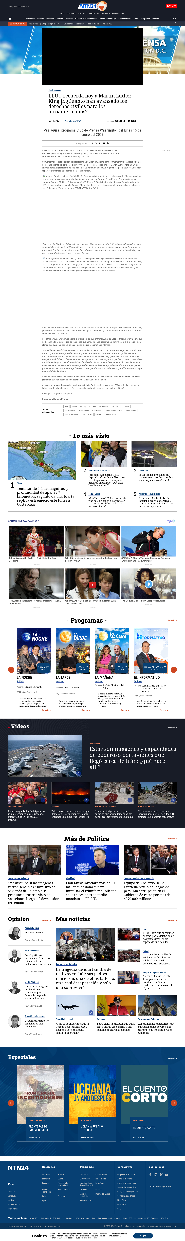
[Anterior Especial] (11, 1103)
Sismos (20, 483)
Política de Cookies (89, 1238)
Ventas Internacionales (126, 1196)
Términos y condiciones (52, 1226)
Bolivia (98, 414)
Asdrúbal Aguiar (32, 928)
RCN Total (164, 1218)
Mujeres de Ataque (103, 1194)
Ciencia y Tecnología (107, 19)
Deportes (69, 19)
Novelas (117, 1218)
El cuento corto (144, 1128)
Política (40, 19)
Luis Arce (114, 407)
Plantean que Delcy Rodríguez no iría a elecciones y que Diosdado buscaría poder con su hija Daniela (26, 815)
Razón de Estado (86, 1200)
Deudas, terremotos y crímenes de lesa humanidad (37, 1023)
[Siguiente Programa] (174, 670)
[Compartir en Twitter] (97, 143)
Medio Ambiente (32, 982)
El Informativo (147, 677)
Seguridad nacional (64, 1019)
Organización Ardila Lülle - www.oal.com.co (162, 1226)
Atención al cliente (124, 1179)
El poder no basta (34, 932)
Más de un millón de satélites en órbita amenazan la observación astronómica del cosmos (151, 703)
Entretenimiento (125, 19)
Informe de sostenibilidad (127, 1187)
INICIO (62, 13)
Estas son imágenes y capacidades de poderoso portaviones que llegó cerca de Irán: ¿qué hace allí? (133, 758)
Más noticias (73, 919)
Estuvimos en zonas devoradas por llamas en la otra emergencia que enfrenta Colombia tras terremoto (70, 814)
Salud (136, 19)
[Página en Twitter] (161, 1175)
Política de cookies (36, 1226)
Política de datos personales (17, 1226)
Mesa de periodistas (84, 1195)
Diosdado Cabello (16, 806)
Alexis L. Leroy (35, 1005)
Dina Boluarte (97, 411)
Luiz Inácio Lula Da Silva (98, 407)
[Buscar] (175, 18)
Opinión (155, 19)
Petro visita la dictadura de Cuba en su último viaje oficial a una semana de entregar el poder (116, 1026)
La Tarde (63, 677)
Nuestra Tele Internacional (86, 19)
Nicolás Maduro (93, 24)
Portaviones (95, 743)
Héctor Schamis (36, 1034)
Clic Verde (84, 1174)
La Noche (24, 677)
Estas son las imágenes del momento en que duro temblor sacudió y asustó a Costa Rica (156, 477)
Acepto (143, 1236)
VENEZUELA (82, 13)
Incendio (55, 806)
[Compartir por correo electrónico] (104, 143)
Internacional (13, 1209)
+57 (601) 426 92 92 (164, 1187)
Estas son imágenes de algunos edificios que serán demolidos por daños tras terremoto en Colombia (114, 814)
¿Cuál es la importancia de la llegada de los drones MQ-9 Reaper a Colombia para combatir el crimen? (72, 1028)
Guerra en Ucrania (146, 806)
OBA (119, 1209)
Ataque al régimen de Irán (51, 24)
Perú (66, 407)
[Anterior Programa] (11, 670)
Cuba (145, 929)
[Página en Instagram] (155, 1175)
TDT (130, 1218)
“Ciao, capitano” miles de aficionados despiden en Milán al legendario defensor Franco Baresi (157, 959)
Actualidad (30, 19)
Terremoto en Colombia (105, 806)
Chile (83, 414)
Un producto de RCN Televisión (146, 1218)
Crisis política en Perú (114, 411)
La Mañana (104, 677)
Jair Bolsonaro (54, 90)
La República (68, 1218)
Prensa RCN (121, 1204)
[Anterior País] (175, 23)
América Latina (110, 414)
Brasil (90, 414)
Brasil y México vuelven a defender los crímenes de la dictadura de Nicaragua (38, 959)
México (11, 1200)
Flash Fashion (101, 1179)
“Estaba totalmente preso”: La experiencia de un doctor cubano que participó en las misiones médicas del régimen (33, 702)
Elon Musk (70, 878)
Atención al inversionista (126, 1183)
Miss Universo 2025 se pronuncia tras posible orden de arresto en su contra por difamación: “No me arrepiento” (107, 502)
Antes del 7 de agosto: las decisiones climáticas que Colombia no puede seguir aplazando (37, 992)
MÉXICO (92, 13)
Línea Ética (121, 1200)
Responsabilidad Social (126, 1174)
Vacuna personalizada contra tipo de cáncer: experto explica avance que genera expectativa (72, 703)
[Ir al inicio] (22, 1171)
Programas (145, 19)
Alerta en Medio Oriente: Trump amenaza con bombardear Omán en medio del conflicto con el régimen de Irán (157, 982)
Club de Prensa (126, 121)
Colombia (101, 1019)
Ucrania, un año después (92, 1128)
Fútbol (146, 951)
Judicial (60, 19)
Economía (50, 19)
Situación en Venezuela (35, 1016)
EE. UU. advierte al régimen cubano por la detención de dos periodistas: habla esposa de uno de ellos (158, 938)
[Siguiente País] (175, 25)
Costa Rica (143, 470)
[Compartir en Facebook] (93, 143)
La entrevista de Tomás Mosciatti (86, 1184)
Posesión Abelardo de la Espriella (139, 878)
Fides (125, 1218)
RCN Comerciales (82, 1218)
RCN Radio (57, 1218)
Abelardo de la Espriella (98, 470)
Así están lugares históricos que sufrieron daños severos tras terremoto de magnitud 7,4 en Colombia (156, 1028)
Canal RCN (34, 1218)
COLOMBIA (71, 13)
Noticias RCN (46, 1218)
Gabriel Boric (84, 411)
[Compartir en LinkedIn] (100, 143)
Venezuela (12, 1196)
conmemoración (71, 414)
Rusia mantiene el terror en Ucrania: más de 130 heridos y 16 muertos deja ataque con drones (156, 814)
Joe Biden (125, 407)
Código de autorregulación (127, 1192)
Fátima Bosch (94, 494)
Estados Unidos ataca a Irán (74, 24)
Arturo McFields (32, 950)
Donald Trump (34, 24)
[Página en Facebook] (150, 1175)
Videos (20, 726)
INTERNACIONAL (118, 13)
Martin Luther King (79, 407)
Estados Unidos (14, 1204)
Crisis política (131, 411)
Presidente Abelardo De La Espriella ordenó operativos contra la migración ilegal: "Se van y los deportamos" (156, 502)
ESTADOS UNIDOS (103, 13)
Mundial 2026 (107, 24)
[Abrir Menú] (10, 18)
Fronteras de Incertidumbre (39, 1128)
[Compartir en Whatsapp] (108, 143)
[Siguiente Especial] (174, 1103)
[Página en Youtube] (166, 1175)
